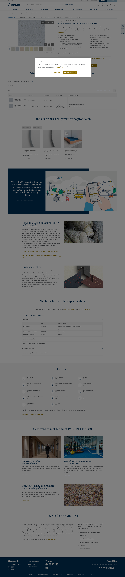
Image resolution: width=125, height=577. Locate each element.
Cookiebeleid (59, 67)
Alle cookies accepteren (70, 72)
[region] (63, 67)
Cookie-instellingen (56, 72)
